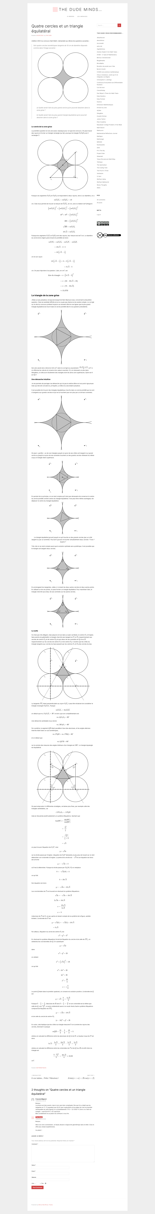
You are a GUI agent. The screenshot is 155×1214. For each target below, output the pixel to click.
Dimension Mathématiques (105, 104)
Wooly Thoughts (102, 185)
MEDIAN (99, 142)
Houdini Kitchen (102, 116)
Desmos (99, 102)
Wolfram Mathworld (103, 182)
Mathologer (100, 139)
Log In (99, 214)
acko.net (99, 46)
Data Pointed (101, 99)
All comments (101, 200)
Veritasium (100, 173)
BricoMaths (100, 63)
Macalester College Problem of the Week (109, 125)
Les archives (82, 16)
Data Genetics (101, 96)
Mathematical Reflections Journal (107, 133)
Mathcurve (100, 130)
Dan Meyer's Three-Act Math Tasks (107, 93)
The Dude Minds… (80, 9)
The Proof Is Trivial (102, 170)
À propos (70, 16)
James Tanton (101, 119)
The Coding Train (102, 168)
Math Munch (100, 127)
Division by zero (102, 107)
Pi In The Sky (101, 150)
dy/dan (99, 110)
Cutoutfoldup (101, 90)
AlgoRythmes (101, 49)
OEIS (98, 147)
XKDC (98, 188)
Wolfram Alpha (101, 179)
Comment (35, 1144)
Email (34, 1171)
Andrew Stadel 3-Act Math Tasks (107, 52)
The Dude (49, 35)
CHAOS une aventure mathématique (108, 72)
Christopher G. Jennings (104, 80)
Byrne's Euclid (101, 69)
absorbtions (100, 40)
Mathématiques (41, 1067)
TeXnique (99, 162)
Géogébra (100, 113)
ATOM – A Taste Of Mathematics (107, 55)
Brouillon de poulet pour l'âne (106, 66)
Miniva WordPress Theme (46, 1204)
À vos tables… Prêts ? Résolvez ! (45, 1077)
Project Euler (101, 153)
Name (34, 1165)
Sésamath (100, 156)
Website (34, 1177)
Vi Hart (99, 176)
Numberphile (101, 145)
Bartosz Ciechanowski (104, 57)
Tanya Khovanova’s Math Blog (106, 159)
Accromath (100, 43)
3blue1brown (101, 37)
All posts (99, 202)
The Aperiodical (101, 165)
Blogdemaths (101, 60)
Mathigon (100, 136)
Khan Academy (101, 122)
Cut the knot (101, 87)
